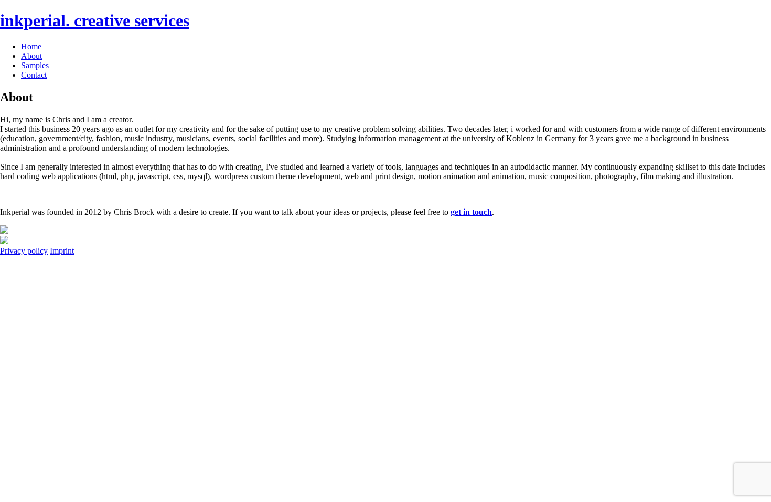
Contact (34, 74)
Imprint (62, 250)
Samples (35, 65)
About (31, 55)
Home (31, 46)
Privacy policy (24, 250)
